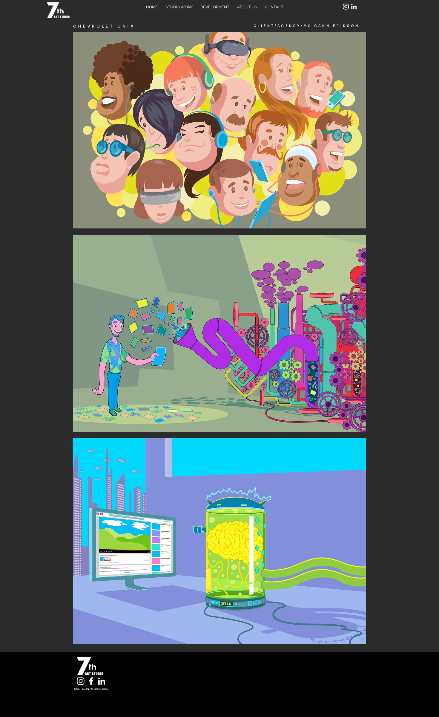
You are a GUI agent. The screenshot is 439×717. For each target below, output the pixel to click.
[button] (219, 130)
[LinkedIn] (354, 6)
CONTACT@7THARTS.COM (91, 688)
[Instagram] (346, 6)
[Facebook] (91, 681)
